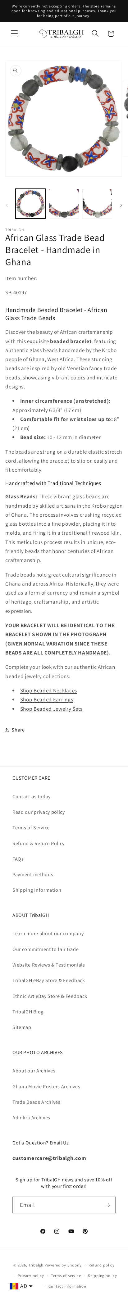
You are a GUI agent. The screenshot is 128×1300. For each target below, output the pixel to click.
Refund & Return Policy (38, 843)
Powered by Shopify (63, 1265)
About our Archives (33, 1070)
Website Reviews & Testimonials (48, 965)
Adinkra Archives (31, 1117)
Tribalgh (36, 1265)
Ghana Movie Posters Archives (46, 1086)
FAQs (18, 859)
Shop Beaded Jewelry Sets (51, 708)
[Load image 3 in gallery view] (97, 204)
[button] (14, 34)
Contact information (67, 1286)
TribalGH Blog (27, 1011)
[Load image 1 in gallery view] (30, 204)
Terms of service (66, 1275)
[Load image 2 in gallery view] (64, 204)
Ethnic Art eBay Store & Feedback (49, 996)
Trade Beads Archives (36, 1102)
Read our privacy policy (38, 812)
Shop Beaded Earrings (46, 699)
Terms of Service (31, 827)
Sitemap (21, 1027)
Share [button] (18, 730)
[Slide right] (121, 205)
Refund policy (101, 1265)
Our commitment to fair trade (45, 949)
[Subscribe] (107, 1205)
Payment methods (32, 874)
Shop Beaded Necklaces (48, 690)
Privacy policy (31, 1275)
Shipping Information (37, 890)
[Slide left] (7, 205)
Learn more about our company (48, 933)
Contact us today (31, 796)
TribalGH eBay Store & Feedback (48, 980)
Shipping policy (102, 1275)
